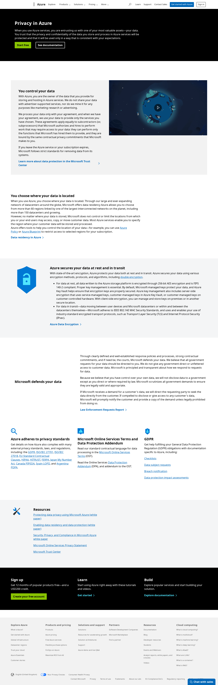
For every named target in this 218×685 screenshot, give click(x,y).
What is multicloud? (184, 635)
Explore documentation (159, 595)
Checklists (150, 458)
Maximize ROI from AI (54, 655)
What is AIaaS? (182, 650)
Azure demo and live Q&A (89, 650)
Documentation (150, 629)
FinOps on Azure (52, 650)
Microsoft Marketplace (118, 635)
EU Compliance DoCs (154, 679)
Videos (146, 663)
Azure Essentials (17, 655)
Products (63, 4)
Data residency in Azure (26, 237)
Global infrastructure (19, 640)
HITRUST (35, 460)
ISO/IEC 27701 (44, 452)
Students (147, 645)
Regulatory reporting (176, 679)
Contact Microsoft (78, 679)
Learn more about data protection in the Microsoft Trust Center (54, 163)
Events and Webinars (152, 650)
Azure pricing (51, 635)
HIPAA (25, 460)
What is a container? (184, 660)
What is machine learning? (187, 640)
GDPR (31, 452)
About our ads (135, 679)
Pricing (92, 4)
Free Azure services (53, 640)
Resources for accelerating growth (92, 635)
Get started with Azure (181, 4)
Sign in (201, 4)
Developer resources (152, 640)
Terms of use (105, 679)
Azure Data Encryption (64, 324)
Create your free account (29, 596)
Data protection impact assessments (166, 477)
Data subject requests (157, 465)
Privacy (93, 679)
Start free (23, 45)
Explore (51, 4)
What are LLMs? (182, 655)
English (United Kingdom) (26, 674)
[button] (158, 108)
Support (147, 4)
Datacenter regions (19, 645)
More (103, 4)
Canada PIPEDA (25, 463)
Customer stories (18, 660)
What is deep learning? (185, 645)
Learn (138, 4)
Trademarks (120, 679)
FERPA (45, 460)
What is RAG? (181, 665)
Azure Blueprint (31, 231)
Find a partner (115, 640)
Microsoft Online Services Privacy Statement (60, 545)
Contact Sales (160, 4)
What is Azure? (17, 629)
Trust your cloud (18, 650)
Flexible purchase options (56, 645)
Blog (145, 635)
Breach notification (155, 471)
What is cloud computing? (187, 629)
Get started (85, 595)
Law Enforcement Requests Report (102, 409)
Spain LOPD (43, 463)
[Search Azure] (130, 4)
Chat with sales (203, 682)
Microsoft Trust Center (47, 551)
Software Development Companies (123, 629)
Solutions (78, 4)
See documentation (50, 45)
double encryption (131, 277)
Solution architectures (87, 640)
